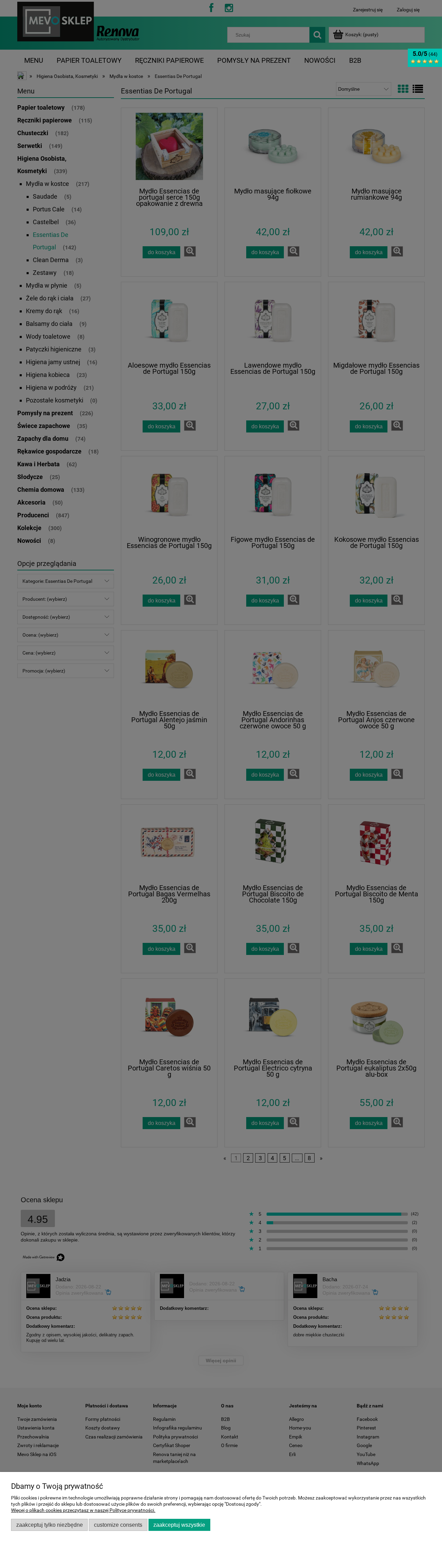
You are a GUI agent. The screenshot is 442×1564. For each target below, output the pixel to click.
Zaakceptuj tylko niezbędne (49, 1525)
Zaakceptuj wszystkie (179, 1525)
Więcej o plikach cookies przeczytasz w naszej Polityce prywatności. (83, 1510)
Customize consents (118, 1525)
